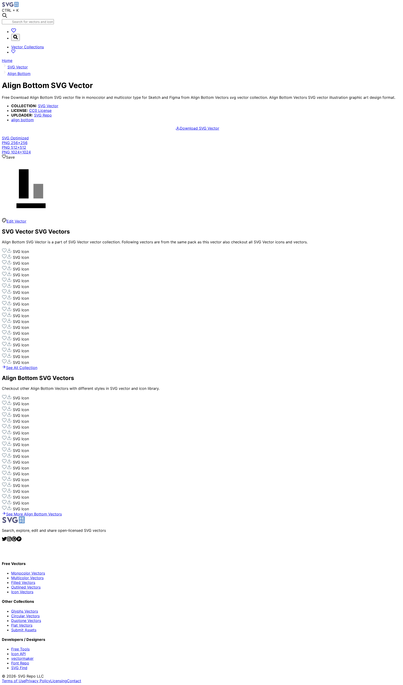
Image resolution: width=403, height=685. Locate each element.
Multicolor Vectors (27, 577)
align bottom (22, 119)
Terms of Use (13, 680)
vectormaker (22, 658)
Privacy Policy (37, 680)
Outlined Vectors (26, 587)
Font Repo (20, 663)
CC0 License (40, 110)
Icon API (18, 653)
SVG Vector (48, 105)
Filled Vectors (23, 582)
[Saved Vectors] (13, 31)
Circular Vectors (25, 616)
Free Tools (20, 649)
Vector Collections (27, 47)
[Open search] (15, 37)
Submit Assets (23, 630)
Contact (74, 680)
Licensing (58, 680)
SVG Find (19, 667)
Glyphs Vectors (24, 611)
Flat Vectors (21, 625)
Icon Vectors (22, 591)
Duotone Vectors (26, 620)
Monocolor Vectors (28, 573)
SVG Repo (43, 115)
